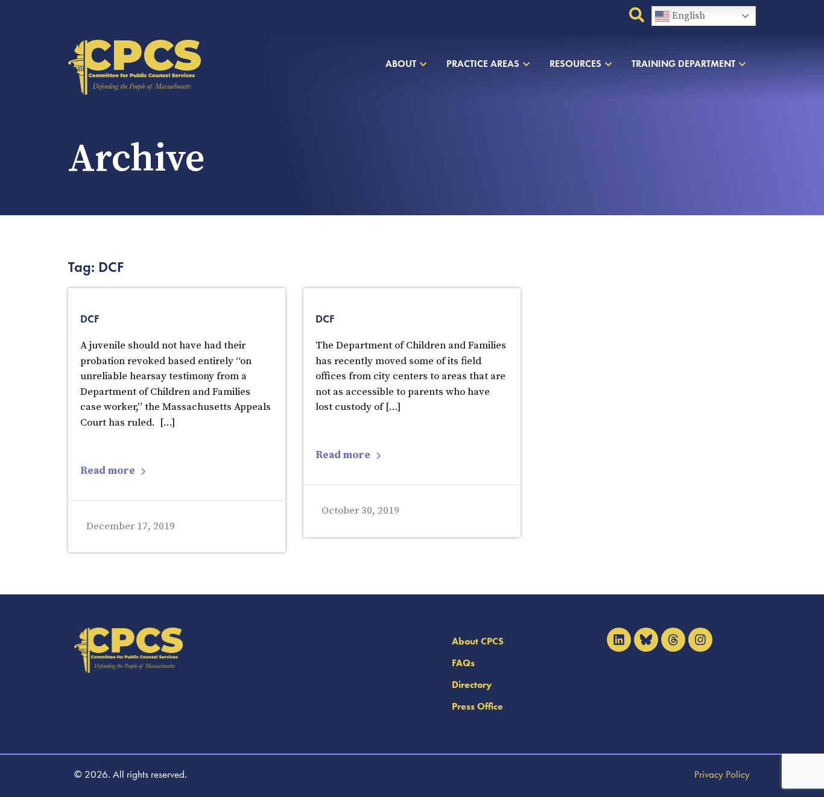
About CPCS (478, 641)
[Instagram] (700, 640)
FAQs (463, 663)
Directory (472, 684)
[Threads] (673, 640)
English (687, 16)
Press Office (477, 706)
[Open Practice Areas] (526, 64)
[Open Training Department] (742, 64)
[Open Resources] (608, 64)
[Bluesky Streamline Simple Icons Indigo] (646, 640)
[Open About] (423, 64)
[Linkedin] (619, 640)
